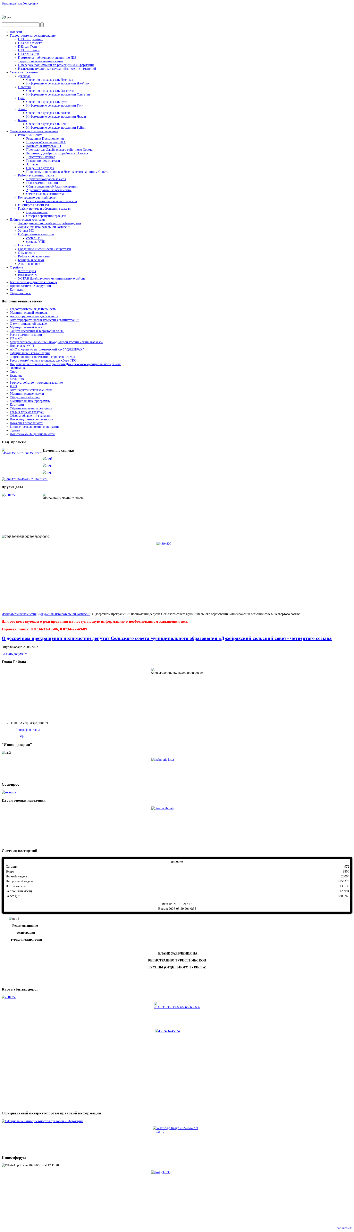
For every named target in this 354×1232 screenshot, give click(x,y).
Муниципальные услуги (27, 393)
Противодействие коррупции (30, 286)
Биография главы (28, 729)
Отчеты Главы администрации (47, 193)
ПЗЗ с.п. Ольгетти (30, 43)
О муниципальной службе (28, 323)
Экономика (18, 367)
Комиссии (17, 404)
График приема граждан (43, 160)
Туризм (15, 430)
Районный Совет (30, 135)
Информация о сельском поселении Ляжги (56, 116)
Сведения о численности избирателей (44, 249)
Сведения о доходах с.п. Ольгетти (50, 90)
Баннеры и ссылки (31, 260)
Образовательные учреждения (31, 408)
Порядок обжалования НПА (46, 142)
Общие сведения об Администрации (52, 186)
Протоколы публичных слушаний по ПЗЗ (47, 57)
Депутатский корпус (40, 157)
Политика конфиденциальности (32, 434)
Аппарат (32, 164)
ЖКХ (13, 386)
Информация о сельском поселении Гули (54, 105)
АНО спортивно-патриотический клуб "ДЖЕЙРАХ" (47, 349)
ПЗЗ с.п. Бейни (28, 54)
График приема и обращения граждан (44, 208)
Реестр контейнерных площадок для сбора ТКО (43, 360)
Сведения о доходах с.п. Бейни (47, 124)
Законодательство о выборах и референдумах (49, 223)
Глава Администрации (42, 182)
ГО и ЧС (16, 338)
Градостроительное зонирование (33, 35)
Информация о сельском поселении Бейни (56, 127)
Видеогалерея (27, 274)
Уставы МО (26, 230)
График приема (37, 212)
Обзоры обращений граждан (46, 216)
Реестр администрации (26, 334)
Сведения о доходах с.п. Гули (46, 101)
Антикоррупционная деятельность (34, 316)
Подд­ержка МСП (22, 345)
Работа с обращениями (34, 256)
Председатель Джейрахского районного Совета (59, 149)
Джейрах (24, 76)
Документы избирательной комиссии (44, 227)
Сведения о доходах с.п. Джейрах (49, 79)
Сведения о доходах (40, 168)
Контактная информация (43, 146)
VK (22, 736)
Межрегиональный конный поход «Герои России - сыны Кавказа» (56, 342)
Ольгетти (24, 87)
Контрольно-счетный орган (37, 197)
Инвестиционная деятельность (31, 419)
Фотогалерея (27, 271)
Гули (21, 98)
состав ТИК (34, 238)
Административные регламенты (48, 190)
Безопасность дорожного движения (34, 426)
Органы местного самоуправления (34, 131)
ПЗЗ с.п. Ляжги (29, 50)
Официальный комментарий (30, 353)
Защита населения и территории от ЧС (37, 331)
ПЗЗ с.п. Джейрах (30, 39)
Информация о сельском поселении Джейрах (57, 83)
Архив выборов (29, 263)
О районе (16, 267)
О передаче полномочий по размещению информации (56, 65)
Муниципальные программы (30, 401)
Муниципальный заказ (26, 327)
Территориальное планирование (40, 61)
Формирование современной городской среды (42, 356)
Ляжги (22, 109)
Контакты (17, 289)
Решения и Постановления (45, 138)
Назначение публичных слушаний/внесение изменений (57, 68)
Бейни (22, 120)
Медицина (17, 379)
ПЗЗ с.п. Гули (27, 46)
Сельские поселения (24, 72)
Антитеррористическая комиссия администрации (44, 320)
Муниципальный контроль (29, 312)
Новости (16, 32)
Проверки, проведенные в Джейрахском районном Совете (67, 171)
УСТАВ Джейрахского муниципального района (51, 278)
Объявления (26, 252)
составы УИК (35, 241)
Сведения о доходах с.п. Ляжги (48, 113)
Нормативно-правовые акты (46, 179)
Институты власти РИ (33, 205)
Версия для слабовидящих (20, 3)
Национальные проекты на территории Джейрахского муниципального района (65, 364)
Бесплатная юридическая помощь (33, 282)
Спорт (14, 371)
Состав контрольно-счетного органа (51, 201)
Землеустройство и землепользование (36, 382)
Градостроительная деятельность (33, 309)
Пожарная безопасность (26, 423)
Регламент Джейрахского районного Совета (57, 153)
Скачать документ (14, 654)
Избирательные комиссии (36, 234)
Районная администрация (36, 175)
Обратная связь (20, 293)
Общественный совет (25, 397)
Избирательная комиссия (27, 219)
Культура (16, 375)
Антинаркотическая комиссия (31, 390)
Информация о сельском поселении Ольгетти (58, 94)
